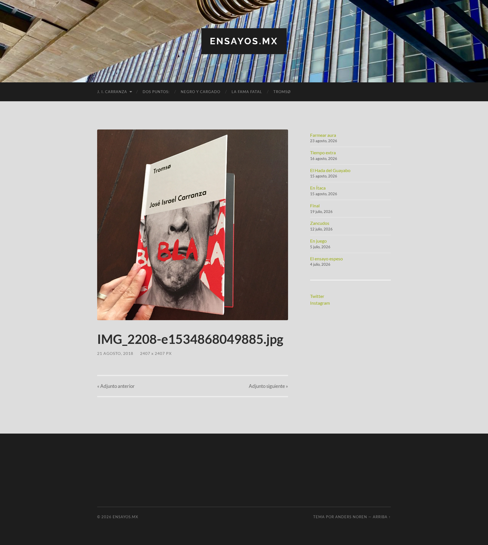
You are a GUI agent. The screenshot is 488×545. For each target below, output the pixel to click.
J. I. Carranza (112, 91)
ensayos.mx (244, 41)
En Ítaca (318, 187)
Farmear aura (323, 135)
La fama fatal (247, 91)
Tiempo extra (323, 152)
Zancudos (319, 223)
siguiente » (268, 386)
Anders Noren (351, 517)
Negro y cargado (200, 91)
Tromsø (282, 91)
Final (315, 205)
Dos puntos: (156, 91)
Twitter (317, 296)
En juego (318, 240)
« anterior (116, 386)
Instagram (320, 303)
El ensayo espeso (326, 258)
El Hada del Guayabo (330, 170)
